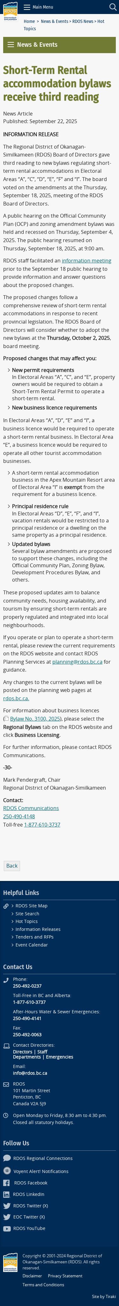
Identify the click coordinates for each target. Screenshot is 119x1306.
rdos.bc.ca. (16, 698)
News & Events (54, 21)
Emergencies (59, 1057)
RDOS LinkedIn (28, 1194)
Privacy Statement (65, 1276)
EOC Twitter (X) (29, 1217)
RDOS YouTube (29, 1228)
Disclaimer (32, 1276)
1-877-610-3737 (42, 825)
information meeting (86, 261)
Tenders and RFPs (35, 937)
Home (29, 21)
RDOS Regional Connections (43, 1158)
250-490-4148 (19, 817)
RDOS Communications (31, 808)
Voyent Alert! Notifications (41, 1171)
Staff (42, 1052)
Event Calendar (32, 945)
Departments (27, 1057)
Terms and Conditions (43, 1284)
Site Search (27, 914)
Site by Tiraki (104, 1296)
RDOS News (82, 21)
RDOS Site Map (32, 906)
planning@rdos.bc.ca (77, 662)
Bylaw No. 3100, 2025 (35, 719)
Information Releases (38, 929)
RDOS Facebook (30, 1183)
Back (11, 866)
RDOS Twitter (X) (30, 1206)
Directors (22, 1052)
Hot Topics (27, 921)
